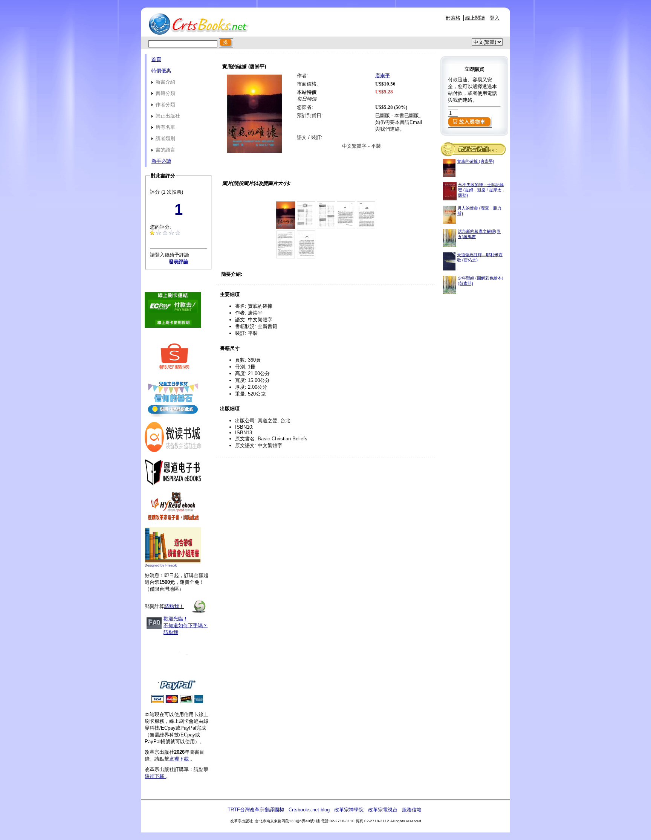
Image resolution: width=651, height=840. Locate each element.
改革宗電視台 (382, 810)
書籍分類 (164, 93)
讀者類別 (164, 138)
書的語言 (164, 150)
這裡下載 (179, 759)
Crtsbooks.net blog (309, 810)
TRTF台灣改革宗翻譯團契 (256, 810)
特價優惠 (161, 70)
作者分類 (164, 104)
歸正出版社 (167, 116)
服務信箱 (412, 810)
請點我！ (174, 606)
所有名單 (164, 127)
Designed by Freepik (161, 565)
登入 (495, 18)
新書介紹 (164, 82)
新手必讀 (161, 161)
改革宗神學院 (349, 810)
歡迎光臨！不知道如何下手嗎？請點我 (186, 625)
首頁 (156, 59)
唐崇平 (382, 75)
